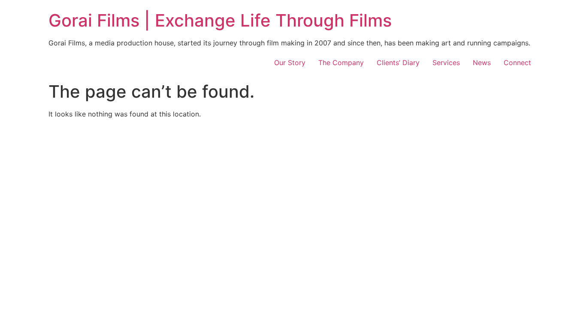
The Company (341, 62)
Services (446, 62)
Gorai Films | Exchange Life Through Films (220, 20)
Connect (517, 62)
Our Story (289, 62)
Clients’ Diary (398, 62)
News (482, 62)
